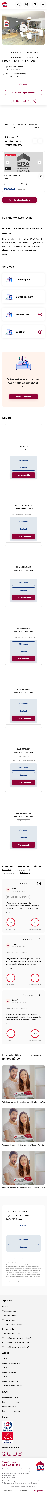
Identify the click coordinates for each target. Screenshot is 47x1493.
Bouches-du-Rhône (11, 128)
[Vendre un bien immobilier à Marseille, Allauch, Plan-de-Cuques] (23, 1125)
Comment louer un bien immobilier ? (15, 1347)
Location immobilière (10, 1397)
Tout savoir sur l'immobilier (12, 1324)
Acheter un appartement (11, 1363)
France (7, 124)
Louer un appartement (10, 1402)
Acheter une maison (9, 1368)
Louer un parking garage (11, 1411)
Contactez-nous (8, 1320)
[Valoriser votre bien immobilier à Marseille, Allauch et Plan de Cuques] (23, 1082)
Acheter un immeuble (10, 1381)
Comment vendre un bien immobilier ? (16, 1342)
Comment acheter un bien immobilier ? (16, 1338)
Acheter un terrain (9, 1372)
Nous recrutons (8, 1306)
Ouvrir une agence (9, 1311)
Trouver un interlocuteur (11, 1333)
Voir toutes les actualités (36, 1057)
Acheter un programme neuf (13, 1376)
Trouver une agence (9, 1315)
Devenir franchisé (8, 1329)
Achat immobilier (8, 1359)
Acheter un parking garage (12, 1385)
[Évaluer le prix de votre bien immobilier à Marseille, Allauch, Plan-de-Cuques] (23, 1168)
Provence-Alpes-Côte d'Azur (27, 124)
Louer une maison (9, 1406)
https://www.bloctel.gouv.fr (12, 1282)
